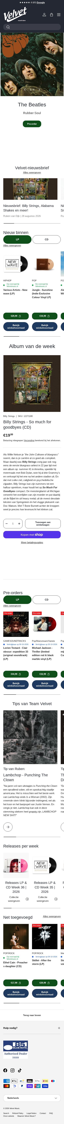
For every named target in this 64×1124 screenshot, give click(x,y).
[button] (51, 14)
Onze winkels (8, 1116)
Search (6, 1113)
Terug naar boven (32, 1015)
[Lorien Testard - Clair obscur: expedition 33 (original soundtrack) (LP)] (16, 624)
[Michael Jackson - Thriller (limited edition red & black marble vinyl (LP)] (44, 624)
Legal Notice (31, 1113)
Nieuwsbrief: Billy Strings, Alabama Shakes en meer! (28, 208)
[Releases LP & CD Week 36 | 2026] (16, 865)
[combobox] (32, 27)
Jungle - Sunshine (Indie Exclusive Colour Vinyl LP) (42, 294)
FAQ (51, 1113)
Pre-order (32, 124)
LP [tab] (17, 239)
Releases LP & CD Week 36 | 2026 (16, 887)
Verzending (29, 440)
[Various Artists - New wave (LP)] (16, 263)
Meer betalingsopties (32, 542)
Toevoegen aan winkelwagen (43, 523)
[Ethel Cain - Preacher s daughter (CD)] (16, 936)
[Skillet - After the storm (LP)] (44, 936)
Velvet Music (15, 1108)
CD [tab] (46, 239)
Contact (43, 1113)
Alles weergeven (32, 172)
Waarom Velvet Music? (26, 1116)
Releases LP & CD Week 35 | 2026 (44, 887)
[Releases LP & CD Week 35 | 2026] (44, 865)
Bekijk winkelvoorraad (16, 326)
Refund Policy (17, 1113)
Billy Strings (9, 416)
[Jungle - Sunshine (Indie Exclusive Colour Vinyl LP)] (44, 263)
